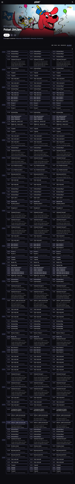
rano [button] (59, 45)
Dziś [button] (52, 45)
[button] (72, 49)
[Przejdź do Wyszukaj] (72, 2)
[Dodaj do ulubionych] (11, 35)
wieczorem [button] (63, 45)
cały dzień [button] (69, 45)
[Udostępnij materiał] (15, 35)
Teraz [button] (55, 45)
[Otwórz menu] (2, 2)
